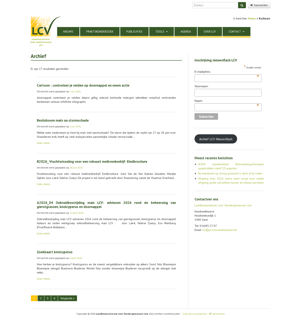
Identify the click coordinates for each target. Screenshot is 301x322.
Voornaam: (202, 86)
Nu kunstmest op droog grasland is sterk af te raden (230, 173)
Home (252, 18)
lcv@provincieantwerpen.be (219, 230)
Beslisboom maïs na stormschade (63, 120)
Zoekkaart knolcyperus (54, 252)
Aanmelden (261, 5)
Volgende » (67, 298)
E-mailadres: (227, 72)
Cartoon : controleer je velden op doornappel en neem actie (83, 85)
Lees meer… (44, 143)
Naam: (227, 101)
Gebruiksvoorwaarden (195, 313)
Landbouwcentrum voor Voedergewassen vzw (223, 205)
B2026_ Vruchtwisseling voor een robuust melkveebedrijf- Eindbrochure (92, 161)
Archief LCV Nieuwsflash (215, 139)
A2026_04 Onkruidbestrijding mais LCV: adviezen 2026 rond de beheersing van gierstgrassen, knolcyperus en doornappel (106, 204)
